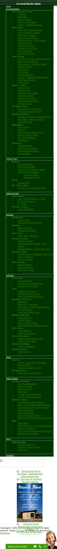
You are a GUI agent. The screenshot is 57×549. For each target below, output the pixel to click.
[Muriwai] (30, 529)
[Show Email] (35, 546)
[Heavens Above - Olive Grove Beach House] (30, 521)
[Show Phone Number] (40, 546)
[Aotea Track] (30, 534)
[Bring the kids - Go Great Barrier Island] (30, 482)
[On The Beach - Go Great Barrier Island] (30, 476)
